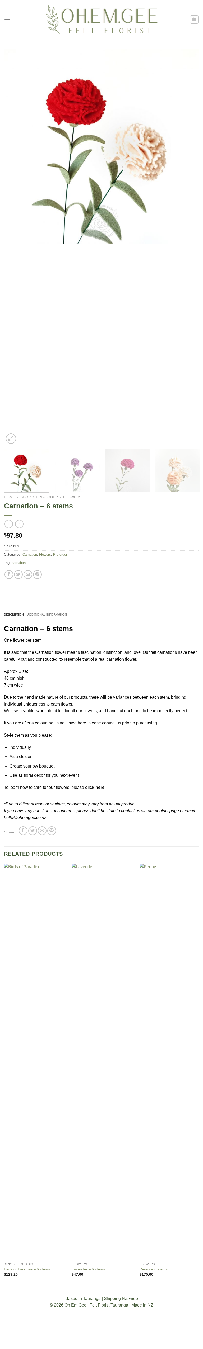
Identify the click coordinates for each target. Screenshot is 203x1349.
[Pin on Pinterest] (37, 574)
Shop (25, 497)
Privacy (121, 1340)
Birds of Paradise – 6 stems (27, 1269)
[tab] (14, 614)
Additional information (47, 614)
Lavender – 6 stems (88, 1269)
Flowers (72, 497)
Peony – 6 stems (154, 1269)
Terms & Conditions (71, 1340)
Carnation (29, 554)
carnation (19, 563)
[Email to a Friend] (28, 574)
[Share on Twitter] (18, 574)
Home (9, 497)
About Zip (141, 1340)
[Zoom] (11, 438)
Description (14, 614)
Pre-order (47, 497)
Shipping (102, 1340)
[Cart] (194, 19)
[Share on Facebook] (8, 574)
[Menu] (7, 19)
